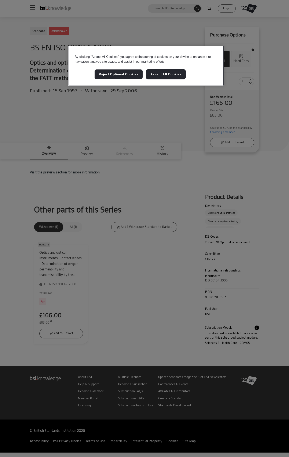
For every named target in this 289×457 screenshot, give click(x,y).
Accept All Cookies (165, 74)
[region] (146, 66)
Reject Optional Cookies (118, 74)
